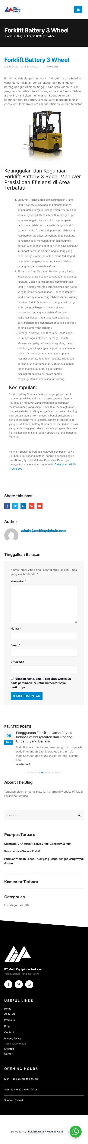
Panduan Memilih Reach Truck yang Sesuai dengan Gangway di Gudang (43, 861)
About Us (9, 1013)
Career (8, 1053)
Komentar (18, 581)
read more (22, 764)
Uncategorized (13, 905)
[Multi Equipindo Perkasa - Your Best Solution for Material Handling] (12, 9)
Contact (9, 1032)
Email (40, 506)
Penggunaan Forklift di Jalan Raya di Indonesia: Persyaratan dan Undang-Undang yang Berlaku (45, 737)
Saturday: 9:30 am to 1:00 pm (21, 1089)
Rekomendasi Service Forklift (22, 851)
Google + (31, 506)
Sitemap (9, 1048)
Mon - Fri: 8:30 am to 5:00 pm (21, 1078)
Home (8, 36)
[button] (28, 772)
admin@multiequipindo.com (21, 66)
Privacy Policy (12, 1038)
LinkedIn (23, 506)
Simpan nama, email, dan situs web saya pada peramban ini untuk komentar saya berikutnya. (41, 683)
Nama (16, 628)
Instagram (29, 984)
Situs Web (17, 661)
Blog (19, 36)
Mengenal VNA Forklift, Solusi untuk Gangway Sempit (37, 843)
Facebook (7, 506)
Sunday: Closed (13, 1100)
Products (9, 1019)
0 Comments (51, 66)
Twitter (15, 506)
